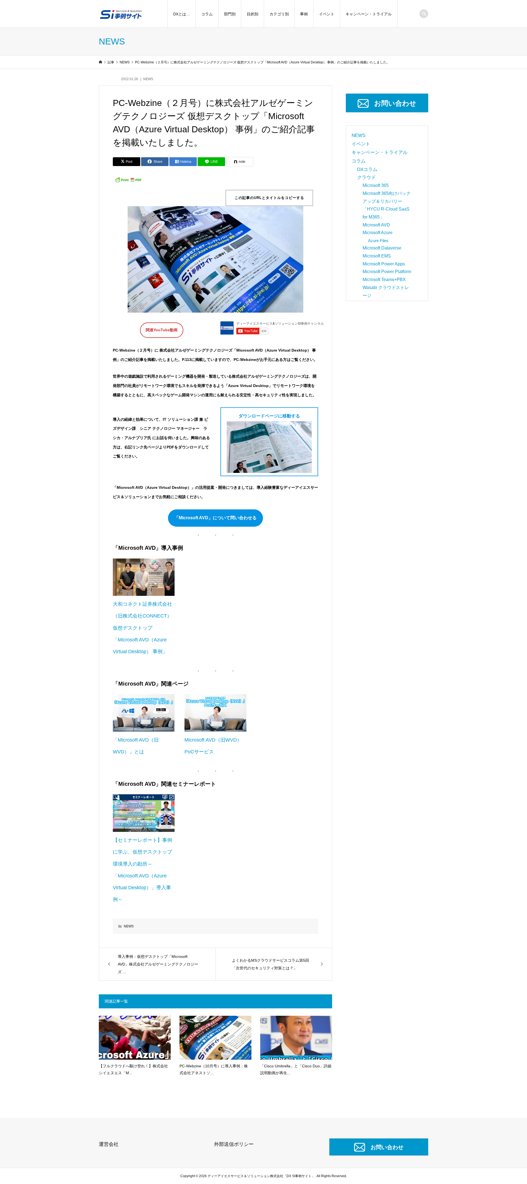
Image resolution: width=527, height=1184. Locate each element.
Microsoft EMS (377, 256)
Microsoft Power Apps (384, 264)
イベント (326, 14)
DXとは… (181, 14)
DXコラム (367, 169)
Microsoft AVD (376, 225)
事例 (304, 14)
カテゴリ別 (279, 14)
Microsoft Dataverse (382, 248)
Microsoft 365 (376, 185)
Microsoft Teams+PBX (384, 279)
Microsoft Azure (378, 232)
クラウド (366, 177)
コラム (207, 14)
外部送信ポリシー (234, 1144)
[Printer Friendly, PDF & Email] (128, 179)
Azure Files (378, 240)
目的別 (252, 14)
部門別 (230, 14)
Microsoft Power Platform (387, 271)
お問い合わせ (395, 103)
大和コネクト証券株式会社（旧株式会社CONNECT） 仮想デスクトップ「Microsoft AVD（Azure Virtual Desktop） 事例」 (142, 627)
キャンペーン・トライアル (369, 14)
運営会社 (109, 1144)
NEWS (148, 79)
